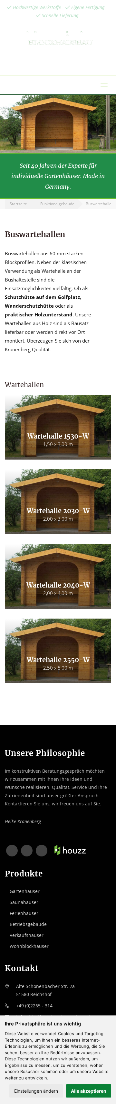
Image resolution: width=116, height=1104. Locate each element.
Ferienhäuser (24, 913)
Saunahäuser (24, 902)
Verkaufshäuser (27, 935)
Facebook (12, 850)
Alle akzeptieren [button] (88, 1091)
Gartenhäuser (25, 891)
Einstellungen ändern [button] (36, 1091)
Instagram (27, 850)
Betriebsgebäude (28, 924)
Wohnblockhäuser (29, 946)
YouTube (41, 850)
